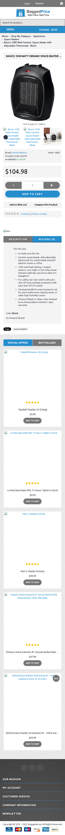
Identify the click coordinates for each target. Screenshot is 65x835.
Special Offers (18, 342)
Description (18, 239)
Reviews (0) (47, 239)
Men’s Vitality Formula (32, 571)
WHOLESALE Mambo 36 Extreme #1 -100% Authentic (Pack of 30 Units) (33, 733)
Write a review (39, 214)
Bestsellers (47, 342)
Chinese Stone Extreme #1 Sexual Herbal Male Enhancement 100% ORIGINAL (33, 652)
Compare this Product (46, 205)
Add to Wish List (18, 205)
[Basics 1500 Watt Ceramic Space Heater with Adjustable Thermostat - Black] (32, 92)
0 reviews (25, 214)
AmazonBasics (19, 152)
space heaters (21, 329)
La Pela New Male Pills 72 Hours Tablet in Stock (32, 490)
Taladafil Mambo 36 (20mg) (32, 409)
